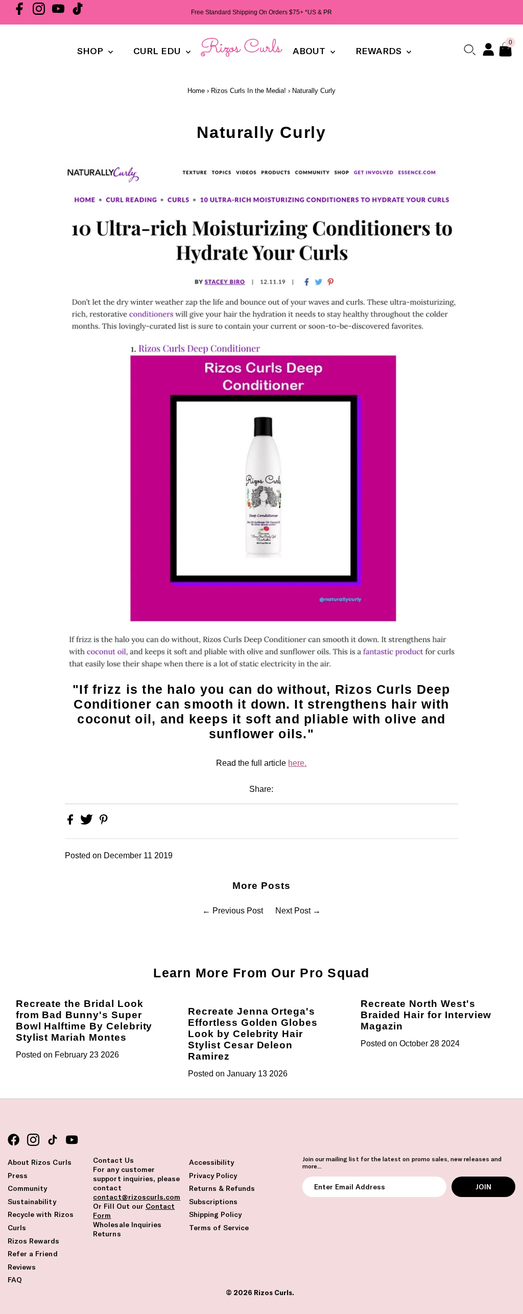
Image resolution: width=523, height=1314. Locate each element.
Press (18, 1175)
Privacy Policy (213, 1175)
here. (297, 763)
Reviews (22, 1267)
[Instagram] (38, 12)
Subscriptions (213, 1201)
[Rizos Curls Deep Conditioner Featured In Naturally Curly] (261, 675)
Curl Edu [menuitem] (158, 51)
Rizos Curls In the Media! (248, 91)
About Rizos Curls (40, 1162)
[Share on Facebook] (71, 821)
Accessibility (211, 1162)
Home (196, 91)
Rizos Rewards (34, 1241)
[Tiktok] (77, 12)
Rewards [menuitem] (379, 51)
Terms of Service (219, 1227)
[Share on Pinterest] (104, 821)
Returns (107, 1233)
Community (27, 1188)
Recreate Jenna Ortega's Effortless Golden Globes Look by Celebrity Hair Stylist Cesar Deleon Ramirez (253, 1034)
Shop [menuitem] (91, 51)
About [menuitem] (310, 51)
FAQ (15, 1279)
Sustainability (32, 1201)
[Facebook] (19, 12)
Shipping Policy (215, 1214)
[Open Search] (469, 49)
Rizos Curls (273, 1292)
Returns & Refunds (222, 1188)
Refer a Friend (33, 1253)
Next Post (293, 910)
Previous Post (237, 910)
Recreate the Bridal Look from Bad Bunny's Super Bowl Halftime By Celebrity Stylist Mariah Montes (84, 1020)
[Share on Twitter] (87, 821)
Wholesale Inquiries (127, 1224)
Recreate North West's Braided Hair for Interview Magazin (426, 1014)
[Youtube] (58, 12)
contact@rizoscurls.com (136, 1197)
